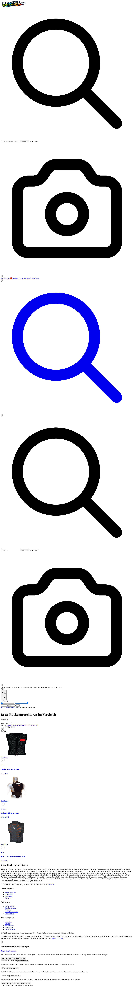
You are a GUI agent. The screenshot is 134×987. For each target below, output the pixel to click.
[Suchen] (2, 276)
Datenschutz (9, 896)
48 (10, 727)
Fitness (20, 707)
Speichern (16, 983)
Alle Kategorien (10, 892)
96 (13, 727)
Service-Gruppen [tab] (7, 958)
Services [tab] (16, 958)
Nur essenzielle (25, 983)
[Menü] (2, 415)
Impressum (8, 894)
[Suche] (67, 413)
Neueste (19, 725)
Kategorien (8, 707)
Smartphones (9, 926)
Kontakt (7, 898)
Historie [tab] (23, 958)
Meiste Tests (26, 725)
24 (6, 727)
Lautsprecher (9, 927)
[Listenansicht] (3, 729)
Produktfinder (5, 278)
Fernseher (8, 922)
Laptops (7, 924)
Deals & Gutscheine (32, 278)
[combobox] (10, 141)
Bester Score (12, 725)
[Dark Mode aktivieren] (2, 280)
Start (2, 707)
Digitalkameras (10, 929)
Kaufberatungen (10, 908)
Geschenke (14, 278)
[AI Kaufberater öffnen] (2, 942)
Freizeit (14, 707)
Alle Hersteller (10, 906)
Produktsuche (9, 914)
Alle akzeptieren (6, 983)
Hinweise (51, 884)
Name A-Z (33, 725)
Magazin (8, 910)
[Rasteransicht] (2, 729)
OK (18, 705)
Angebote (22, 278)
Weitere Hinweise (57, 938)
